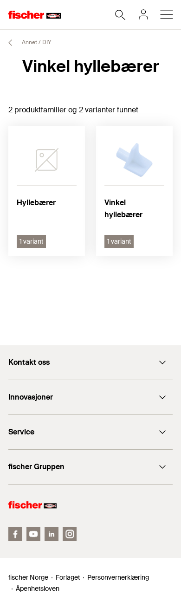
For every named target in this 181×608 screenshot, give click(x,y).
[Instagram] (70, 534)
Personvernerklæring (118, 577)
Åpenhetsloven (37, 588)
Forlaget (68, 577)
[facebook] (15, 534)
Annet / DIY (35, 42)
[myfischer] (143, 14)
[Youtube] (33, 534)
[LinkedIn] (51, 534)
